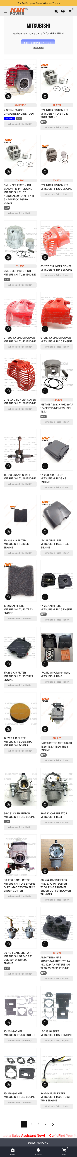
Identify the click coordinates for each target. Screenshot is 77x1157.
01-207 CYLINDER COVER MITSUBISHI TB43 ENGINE (56, 268)
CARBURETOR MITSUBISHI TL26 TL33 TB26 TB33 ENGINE (56, 746)
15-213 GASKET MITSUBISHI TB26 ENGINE (56, 1033)
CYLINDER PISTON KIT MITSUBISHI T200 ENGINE (56, 187)
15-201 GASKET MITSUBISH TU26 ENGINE (19, 1033)
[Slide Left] (6, 3)
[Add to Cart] (8, 96)
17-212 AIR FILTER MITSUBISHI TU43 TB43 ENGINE (18, 609)
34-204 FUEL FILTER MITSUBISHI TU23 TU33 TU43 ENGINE (55, 1097)
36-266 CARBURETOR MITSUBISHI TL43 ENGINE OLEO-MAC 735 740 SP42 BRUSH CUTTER (19, 885)
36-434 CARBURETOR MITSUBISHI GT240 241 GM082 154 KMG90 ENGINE (18, 958)
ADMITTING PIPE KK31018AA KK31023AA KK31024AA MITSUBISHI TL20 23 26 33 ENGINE (55, 963)
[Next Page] (53, 1124)
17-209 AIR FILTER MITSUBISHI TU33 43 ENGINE (17, 544)
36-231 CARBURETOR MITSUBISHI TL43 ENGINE (19, 815)
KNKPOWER (43, 1142)
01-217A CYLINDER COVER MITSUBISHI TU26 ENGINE (20, 401)
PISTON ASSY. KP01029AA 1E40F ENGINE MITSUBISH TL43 (56, 408)
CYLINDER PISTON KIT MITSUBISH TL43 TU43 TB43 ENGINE (54, 113)
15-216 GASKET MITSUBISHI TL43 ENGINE (19, 1095)
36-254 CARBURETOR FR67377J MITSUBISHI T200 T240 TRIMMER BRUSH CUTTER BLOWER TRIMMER (55, 887)
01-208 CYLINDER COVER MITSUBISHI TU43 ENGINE (20, 339)
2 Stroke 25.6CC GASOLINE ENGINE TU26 (19, 111)
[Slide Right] (70, 3)
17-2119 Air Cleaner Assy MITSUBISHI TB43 (55, 674)
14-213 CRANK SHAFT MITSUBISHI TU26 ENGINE (20, 476)
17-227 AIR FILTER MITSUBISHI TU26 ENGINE (56, 607)
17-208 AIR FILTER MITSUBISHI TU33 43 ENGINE (53, 478)
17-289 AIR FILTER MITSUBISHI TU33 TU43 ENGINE (18, 676)
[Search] (56, 11)
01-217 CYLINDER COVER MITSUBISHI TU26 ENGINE (56, 339)
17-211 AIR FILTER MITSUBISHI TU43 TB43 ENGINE (54, 544)
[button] (56, 11)
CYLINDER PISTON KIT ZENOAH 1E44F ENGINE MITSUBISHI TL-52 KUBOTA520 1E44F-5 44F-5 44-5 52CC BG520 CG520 (20, 194)
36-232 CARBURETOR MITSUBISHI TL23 (53, 815)
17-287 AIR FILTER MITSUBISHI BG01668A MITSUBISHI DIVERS (18, 742)
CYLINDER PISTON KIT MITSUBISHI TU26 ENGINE (20, 272)
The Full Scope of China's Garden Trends (39, 3)
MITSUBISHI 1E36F (38, 43)
